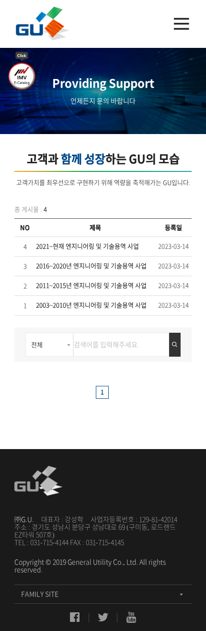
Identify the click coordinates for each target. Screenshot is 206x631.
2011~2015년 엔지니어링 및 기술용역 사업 (91, 285)
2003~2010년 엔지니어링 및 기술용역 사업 (91, 305)
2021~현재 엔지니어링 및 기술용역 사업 (87, 246)
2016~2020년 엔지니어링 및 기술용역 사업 (91, 266)
